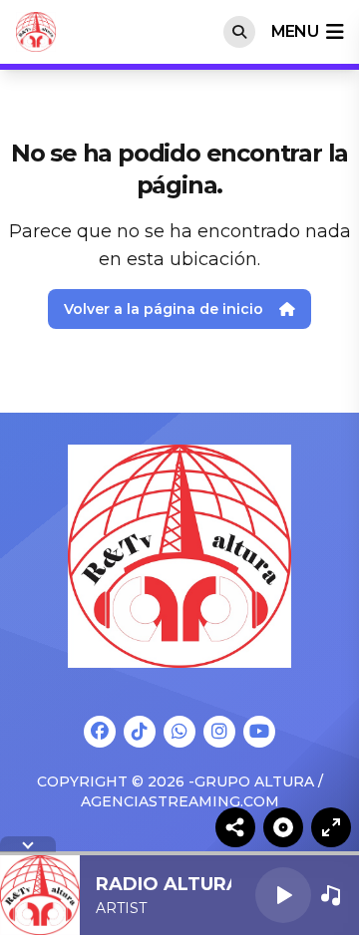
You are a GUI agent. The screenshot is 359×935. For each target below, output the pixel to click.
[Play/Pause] (283, 895)
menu (294, 31)
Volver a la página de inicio (163, 309)
